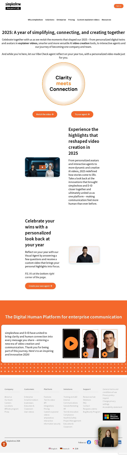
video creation (81, 43)
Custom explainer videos (51, 413)
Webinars (87, 400)
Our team (9, 400)
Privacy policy (108, 395)
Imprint (106, 398)
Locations (9, 406)
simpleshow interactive (49, 419)
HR (65, 409)
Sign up (118, 6)
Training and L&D (70, 397)
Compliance (69, 414)
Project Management (72, 420)
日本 (76, 449)
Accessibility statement (112, 407)
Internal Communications (71, 401)
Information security (52, 423)
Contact (86, 406)
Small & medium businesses (31, 401)
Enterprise (28, 397)
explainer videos (27, 43)
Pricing (47, 409)
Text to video (49, 400)
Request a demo (90, 409)
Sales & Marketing (71, 406)
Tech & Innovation (71, 412)
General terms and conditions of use (110, 390)
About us (8, 397)
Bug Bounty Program (91, 412)
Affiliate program (11, 409)
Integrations (49, 406)
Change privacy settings (109, 402)
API (45, 403)
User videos (29, 412)
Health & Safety (70, 417)
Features (47, 397)
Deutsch (65, 449)
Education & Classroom (29, 407)
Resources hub (89, 397)
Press (7, 412)
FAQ (84, 403)
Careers (8, 403)
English (54, 449)
